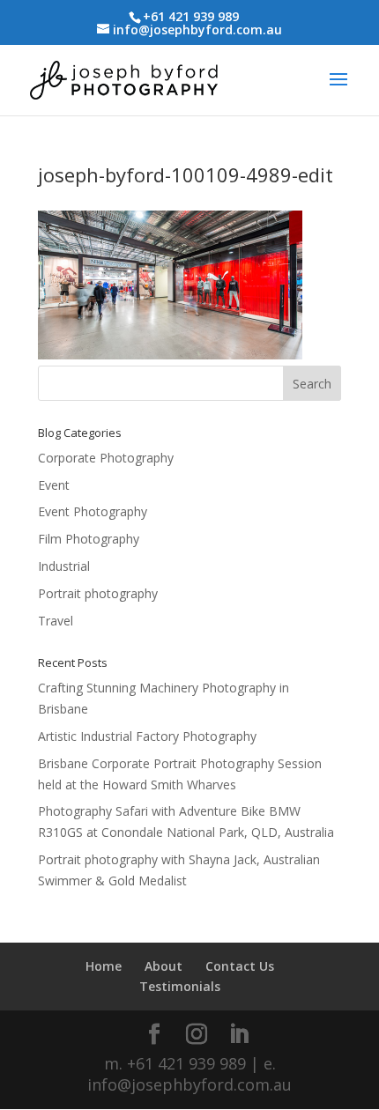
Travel (55, 620)
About (163, 966)
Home (103, 966)
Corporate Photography (106, 457)
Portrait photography (98, 593)
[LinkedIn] (238, 1035)
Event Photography (92, 511)
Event (54, 485)
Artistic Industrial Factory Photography (147, 736)
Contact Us (239, 966)
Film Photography (88, 538)
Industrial (64, 566)
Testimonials (179, 986)
